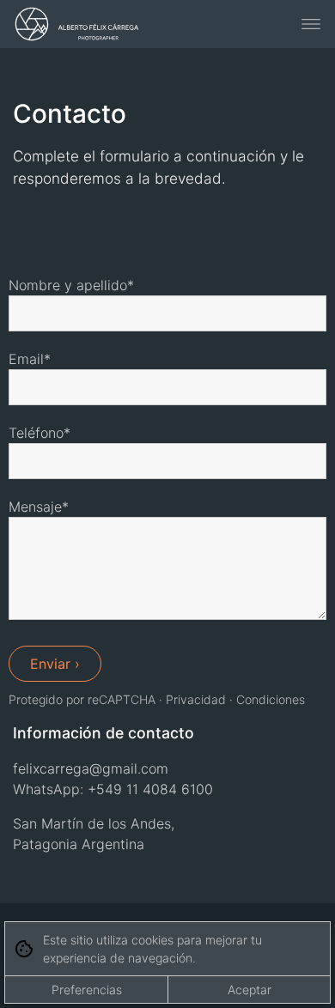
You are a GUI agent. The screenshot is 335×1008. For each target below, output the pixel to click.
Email (26, 358)
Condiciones (270, 699)
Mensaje (35, 506)
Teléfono (36, 432)
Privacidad (196, 699)
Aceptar (249, 989)
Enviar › (55, 663)
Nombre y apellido (68, 285)
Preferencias (87, 989)
